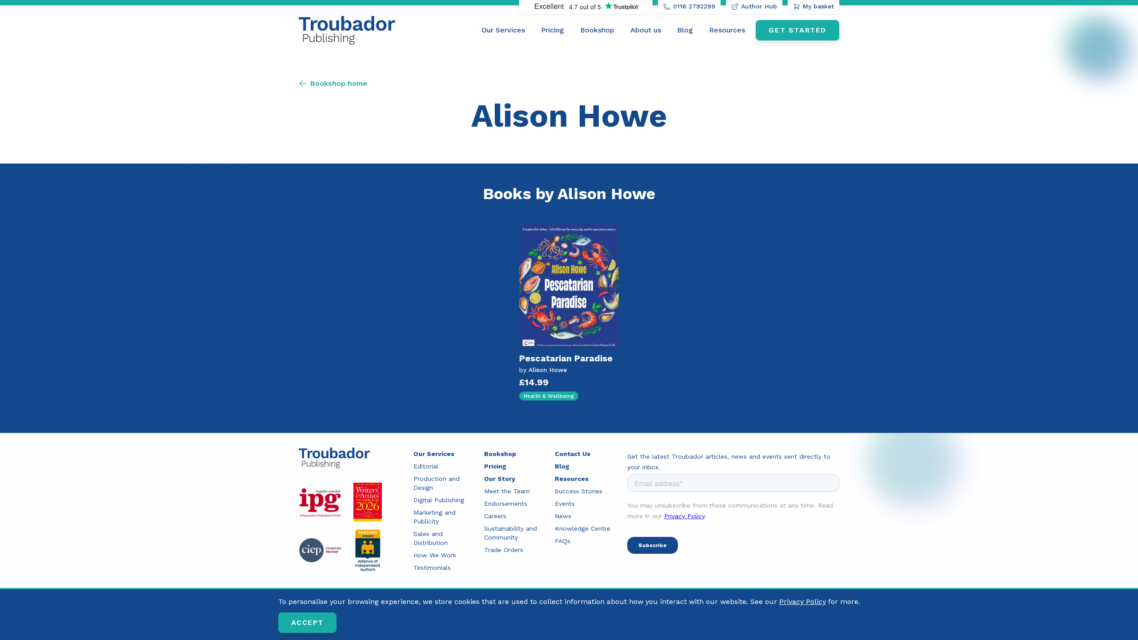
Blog (685, 30)
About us (645, 30)
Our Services (503, 30)
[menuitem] (503, 30)
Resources (727, 30)
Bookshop (597, 30)
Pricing (552, 30)
